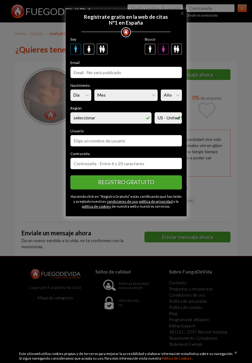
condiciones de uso (122, 201)
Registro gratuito (126, 182)
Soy (73, 39)
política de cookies (96, 206)
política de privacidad (156, 201)
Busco (150, 39)
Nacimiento (80, 85)
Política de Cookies (177, 358)
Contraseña (80, 153)
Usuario (77, 131)
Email (75, 62)
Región (76, 108)
